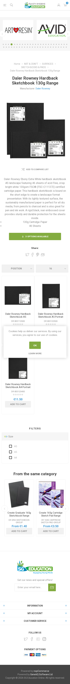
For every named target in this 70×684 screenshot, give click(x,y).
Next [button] (65, 508)
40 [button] (40, 47)
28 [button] (8, 47)
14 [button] (38, 44)
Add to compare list (37, 169)
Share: (35, 248)
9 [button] (25, 44)
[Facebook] (32, 639)
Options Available (36, 236)
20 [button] (53, 44)
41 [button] (42, 47)
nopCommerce (41, 671)
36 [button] (29, 47)
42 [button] (45, 47)
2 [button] (5, 44)
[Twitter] (25, 639)
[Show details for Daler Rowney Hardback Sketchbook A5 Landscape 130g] (18, 295)
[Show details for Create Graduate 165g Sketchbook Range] (19, 494)
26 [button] (3, 47)
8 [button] (22, 44)
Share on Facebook (32, 254)
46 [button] (55, 47)
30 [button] (14, 47)
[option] (18, 30)
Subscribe (52, 587)
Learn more (35, 353)
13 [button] (35, 44)
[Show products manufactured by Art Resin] (18, 30)
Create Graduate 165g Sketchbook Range (19, 514)
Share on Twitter (27, 254)
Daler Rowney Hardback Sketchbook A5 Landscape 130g (18, 316)
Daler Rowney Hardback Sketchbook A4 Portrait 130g (18, 387)
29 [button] (11, 47)
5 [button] (14, 44)
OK (35, 345)
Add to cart (18, 404)
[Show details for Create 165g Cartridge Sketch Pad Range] (50, 494)
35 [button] (27, 47)
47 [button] (58, 47)
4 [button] (12, 44)
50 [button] (66, 47)
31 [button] (16, 47)
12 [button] (32, 44)
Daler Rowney (43, 88)
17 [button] (45, 44)
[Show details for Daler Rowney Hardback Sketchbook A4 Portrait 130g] (18, 365)
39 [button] (37, 47)
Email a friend (43, 254)
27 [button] (6, 47)
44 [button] (50, 47)
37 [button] (32, 47)
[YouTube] (38, 639)
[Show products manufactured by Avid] (52, 30)
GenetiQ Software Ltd (41, 674)
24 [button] (64, 44)
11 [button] (30, 44)
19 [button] (51, 44)
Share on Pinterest (37, 254)
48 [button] (61, 47)
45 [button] (53, 47)
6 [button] (17, 44)
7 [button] (19, 44)
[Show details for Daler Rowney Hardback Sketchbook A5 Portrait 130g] (50, 295)
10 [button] (27, 44)
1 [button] (3, 44)
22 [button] (58, 44)
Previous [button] (4, 508)
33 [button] (21, 47)
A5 (15, 446)
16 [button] (43, 44)
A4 (15, 457)
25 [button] (66, 44)
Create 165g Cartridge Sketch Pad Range (51, 514)
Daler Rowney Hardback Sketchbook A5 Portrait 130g (50, 316)
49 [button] (63, 47)
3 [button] (8, 44)
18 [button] (48, 44)
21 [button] (56, 44)
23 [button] (61, 44)
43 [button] (48, 47)
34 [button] (24, 47)
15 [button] (40, 44)
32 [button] (19, 47)
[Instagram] (44, 639)
